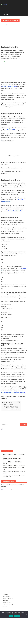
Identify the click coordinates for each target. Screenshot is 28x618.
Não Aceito (16, 616)
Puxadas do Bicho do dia (15, 211)
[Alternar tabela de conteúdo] (18, 402)
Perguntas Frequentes (8, 598)
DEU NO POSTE (11, 130)
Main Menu (6, 14)
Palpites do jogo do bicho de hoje (11, 406)
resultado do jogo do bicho (9, 86)
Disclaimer (5, 600)
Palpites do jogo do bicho (8, 404)
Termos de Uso (6, 596)
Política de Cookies (7, 602)
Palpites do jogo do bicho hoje (12, 407)
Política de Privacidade (8, 604)
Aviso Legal (5, 594)
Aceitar (10, 616)
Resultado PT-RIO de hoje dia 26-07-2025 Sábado (14, 465)
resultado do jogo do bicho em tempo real (13, 392)
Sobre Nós (5, 606)
